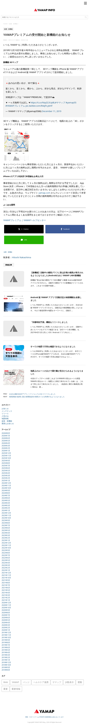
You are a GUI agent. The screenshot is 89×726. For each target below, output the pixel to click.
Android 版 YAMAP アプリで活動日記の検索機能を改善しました (56, 299)
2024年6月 (6, 498)
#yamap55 (71, 102)
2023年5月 (6, 530)
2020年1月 (6, 630)
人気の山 (5, 416)
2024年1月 (6, 510)
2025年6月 (6, 468)
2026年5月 (6, 440)
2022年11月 (6, 545)
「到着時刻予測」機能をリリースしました (49, 322)
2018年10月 (6, 665)
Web (5, 682)
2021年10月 (6, 577)
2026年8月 (6, 433)
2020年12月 (6, 602)
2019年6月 (6, 647)
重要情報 (16, 688)
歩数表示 (69, 682)
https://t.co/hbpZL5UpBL (42, 102)
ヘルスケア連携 (41, 682)
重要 (5, 688)
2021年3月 (6, 595)
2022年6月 (6, 558)
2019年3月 (6, 655)
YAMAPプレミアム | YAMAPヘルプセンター (24, 220)
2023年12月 (6, 513)
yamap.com (44, 192)
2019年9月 (6, 640)
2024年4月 (6, 503)
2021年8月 (6, 582)
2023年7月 (6, 525)
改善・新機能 (8, 252)
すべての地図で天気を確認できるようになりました (52, 346)
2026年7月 (6, 435)
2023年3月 (6, 535)
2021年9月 (6, 580)
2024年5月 (6, 500)
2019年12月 (6, 632)
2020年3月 (6, 625)
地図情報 (5, 418)
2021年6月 (6, 587)
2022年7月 (6, 555)
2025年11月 (6, 455)
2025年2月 (6, 478)
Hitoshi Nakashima (21, 257)
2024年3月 (6, 505)
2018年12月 (6, 662)
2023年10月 (6, 518)
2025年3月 (6, 475)
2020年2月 (6, 627)
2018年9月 (6, 667)
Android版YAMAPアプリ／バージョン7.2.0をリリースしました (32, 394)
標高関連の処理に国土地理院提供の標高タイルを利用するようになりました (37, 397)
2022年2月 (6, 568)
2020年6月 (6, 617)
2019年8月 (6, 642)
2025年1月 (6, 480)
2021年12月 (6, 573)
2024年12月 (6, 483)
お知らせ (5, 408)
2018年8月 (6, 670)
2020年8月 (6, 612)
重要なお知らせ (8, 423)
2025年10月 (6, 458)
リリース (5, 413)
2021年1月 (6, 600)
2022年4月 (6, 563)
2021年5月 (6, 590)
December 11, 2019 (51, 111)
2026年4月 (6, 443)
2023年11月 (6, 515)
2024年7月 (6, 495)
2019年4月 (6, 652)
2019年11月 (6, 635)
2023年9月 (6, 520)
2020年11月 (6, 605)
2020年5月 (6, 620)
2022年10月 (6, 548)
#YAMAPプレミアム (15, 105)
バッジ (26, 682)
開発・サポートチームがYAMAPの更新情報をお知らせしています (44, 717)
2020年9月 (6, 610)
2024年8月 (6, 493)
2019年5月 (6, 650)
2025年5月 (6, 470)
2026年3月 (6, 445)
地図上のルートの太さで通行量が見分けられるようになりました (56, 372)
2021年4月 (6, 592)
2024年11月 (6, 485)
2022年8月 (6, 553)
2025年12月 (6, 453)
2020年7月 (6, 615)
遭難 (80, 682)
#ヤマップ (60, 102)
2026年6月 (6, 438)
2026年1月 (6, 450)
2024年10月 (6, 488)
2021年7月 (6, 585)
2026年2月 (6, 448)
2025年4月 (6, 473)
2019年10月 (6, 637)
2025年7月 (6, 465)
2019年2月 (6, 657)
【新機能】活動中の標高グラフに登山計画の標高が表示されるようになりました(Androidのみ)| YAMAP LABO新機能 (56, 274)
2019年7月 (6, 645)
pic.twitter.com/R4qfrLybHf (39, 105)
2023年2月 (6, 538)
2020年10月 (6, 607)
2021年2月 (6, 597)
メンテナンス (7, 411)
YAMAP (15, 682)
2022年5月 (6, 560)
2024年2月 (6, 508)
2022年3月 (6, 565)
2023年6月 (6, 528)
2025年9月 (6, 460)
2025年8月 (6, 463)
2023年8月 (6, 523)
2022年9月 (6, 550)
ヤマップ (56, 682)
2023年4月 (6, 533)
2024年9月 (6, 490)
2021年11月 (6, 575)
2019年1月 (6, 660)
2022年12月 (6, 543)
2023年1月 (6, 540)
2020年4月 (6, 622)
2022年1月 (6, 570)
